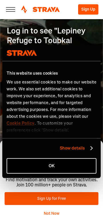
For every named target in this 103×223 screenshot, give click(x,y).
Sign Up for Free (51, 198)
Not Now (52, 213)
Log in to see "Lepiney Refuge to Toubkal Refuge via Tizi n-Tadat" (49, 40)
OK (52, 166)
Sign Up (88, 9)
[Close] (11, 9)
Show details (72, 148)
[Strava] (40, 9)
